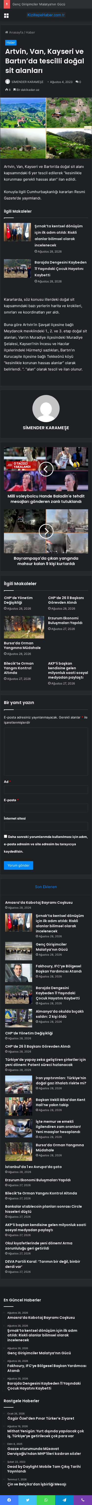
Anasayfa (15, 32)
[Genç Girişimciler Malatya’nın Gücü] (18, 951)
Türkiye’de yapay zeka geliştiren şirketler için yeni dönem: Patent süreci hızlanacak (45, 1062)
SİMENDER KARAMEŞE (27, 82)
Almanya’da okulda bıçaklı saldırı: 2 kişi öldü (60, 1014)
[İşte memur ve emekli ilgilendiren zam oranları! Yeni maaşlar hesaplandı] (18, 1128)
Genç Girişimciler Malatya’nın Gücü (39, 4)
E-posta (11, 800)
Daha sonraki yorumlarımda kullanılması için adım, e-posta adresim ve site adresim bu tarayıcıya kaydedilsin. (46, 844)
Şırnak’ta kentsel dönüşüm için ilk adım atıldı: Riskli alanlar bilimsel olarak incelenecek (60, 923)
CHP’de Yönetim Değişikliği (18, 600)
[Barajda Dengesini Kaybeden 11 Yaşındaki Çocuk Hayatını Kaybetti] (17, 268)
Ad (7, 782)
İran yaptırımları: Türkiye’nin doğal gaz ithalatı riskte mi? (61, 1081)
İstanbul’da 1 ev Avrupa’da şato (33, 1166)
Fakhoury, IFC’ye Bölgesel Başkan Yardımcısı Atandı (59, 969)
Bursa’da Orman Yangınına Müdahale (22, 645)
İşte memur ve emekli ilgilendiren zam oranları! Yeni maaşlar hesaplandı (58, 1126)
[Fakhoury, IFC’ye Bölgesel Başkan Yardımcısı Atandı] (18, 973)
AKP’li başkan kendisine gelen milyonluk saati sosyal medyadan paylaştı (68, 670)
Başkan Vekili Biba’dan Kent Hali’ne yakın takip (60, 1102)
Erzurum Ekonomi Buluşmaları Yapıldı (65, 620)
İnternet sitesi (15, 818)
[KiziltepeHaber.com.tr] (46, 15)
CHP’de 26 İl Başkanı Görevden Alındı (66, 600)
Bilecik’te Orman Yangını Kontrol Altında (19, 668)
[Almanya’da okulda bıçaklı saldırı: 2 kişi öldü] (18, 1018)
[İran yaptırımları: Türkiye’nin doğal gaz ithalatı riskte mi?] (18, 1085)
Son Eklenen (46, 886)
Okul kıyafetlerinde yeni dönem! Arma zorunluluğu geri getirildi (38, 1246)
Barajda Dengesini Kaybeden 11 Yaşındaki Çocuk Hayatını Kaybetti (61, 269)
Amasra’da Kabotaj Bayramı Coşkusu (39, 902)
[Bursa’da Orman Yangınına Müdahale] (24, 627)
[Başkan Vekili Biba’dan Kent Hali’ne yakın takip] (18, 1106)
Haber (30, 32)
